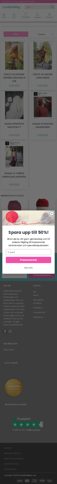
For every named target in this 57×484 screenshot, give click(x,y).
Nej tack (28, 267)
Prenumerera (28, 260)
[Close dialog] (52, 213)
